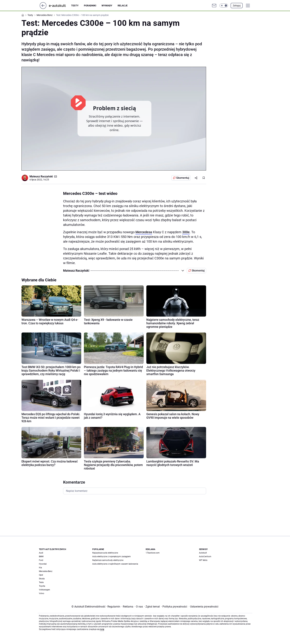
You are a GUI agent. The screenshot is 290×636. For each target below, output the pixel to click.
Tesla (41, 582)
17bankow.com (153, 553)
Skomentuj (182, 177)
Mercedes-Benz (45, 571)
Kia (40, 567)
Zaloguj (236, 5)
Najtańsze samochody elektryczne (107, 560)
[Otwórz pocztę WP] (214, 5)
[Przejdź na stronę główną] (43, 8)
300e (186, 232)
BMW (41, 556)
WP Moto (203, 560)
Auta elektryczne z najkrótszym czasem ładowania (115, 564)
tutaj (102, 629)
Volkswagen (44, 590)
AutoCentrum (205, 556)
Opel (41, 575)
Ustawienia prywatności (203, 606)
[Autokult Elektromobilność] (60, 6)
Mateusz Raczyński (41, 176)
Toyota (42, 586)
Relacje (123, 5)
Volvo (41, 593)
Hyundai (43, 564)
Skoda (42, 578)
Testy (75, 5)
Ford (41, 560)
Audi (41, 553)
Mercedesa (143, 232)
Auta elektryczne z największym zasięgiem (111, 556)
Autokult (203, 553)
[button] (224, 6)
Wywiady (107, 5)
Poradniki (90, 5)
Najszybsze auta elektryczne (105, 553)
